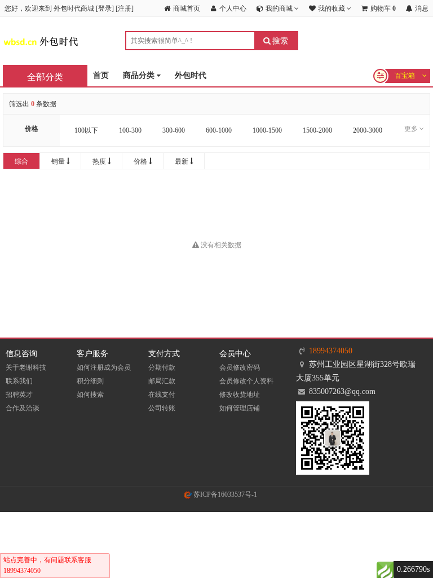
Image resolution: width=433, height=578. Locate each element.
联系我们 (19, 381)
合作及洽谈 (22, 408)
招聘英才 (19, 395)
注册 (124, 8)
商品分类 (140, 75)
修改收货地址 (239, 395)
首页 (101, 75)
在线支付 (161, 395)
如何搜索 (90, 395)
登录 (105, 8)
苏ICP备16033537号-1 (224, 494)
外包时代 (190, 75)
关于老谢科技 (26, 367)
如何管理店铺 (239, 408)
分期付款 (161, 367)
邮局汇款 (161, 381)
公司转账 (161, 408)
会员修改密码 (239, 367)
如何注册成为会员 (104, 367)
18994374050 (330, 351)
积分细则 (90, 381)
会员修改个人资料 (246, 381)
